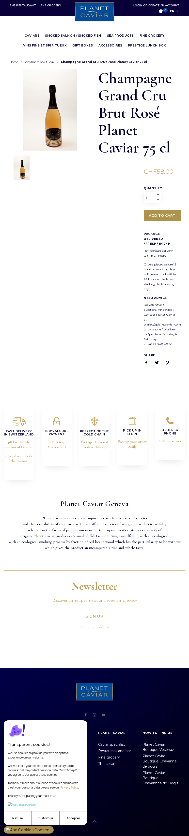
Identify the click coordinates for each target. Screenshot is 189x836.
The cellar (106, 763)
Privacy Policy (69, 788)
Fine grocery (152, 35)
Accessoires (110, 45)
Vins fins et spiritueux (45, 45)
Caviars (32, 35)
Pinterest (170, 363)
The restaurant (23, 5)
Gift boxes (82, 45)
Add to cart (162, 215)
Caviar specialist (111, 744)
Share (149, 363)
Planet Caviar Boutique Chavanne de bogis (159, 761)
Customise (45, 818)
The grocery (51, 5)
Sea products (120, 35)
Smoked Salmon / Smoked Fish (73, 35)
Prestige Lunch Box (147, 45)
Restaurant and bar (114, 751)
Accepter (73, 818)
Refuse (17, 818)
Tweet (159, 363)
